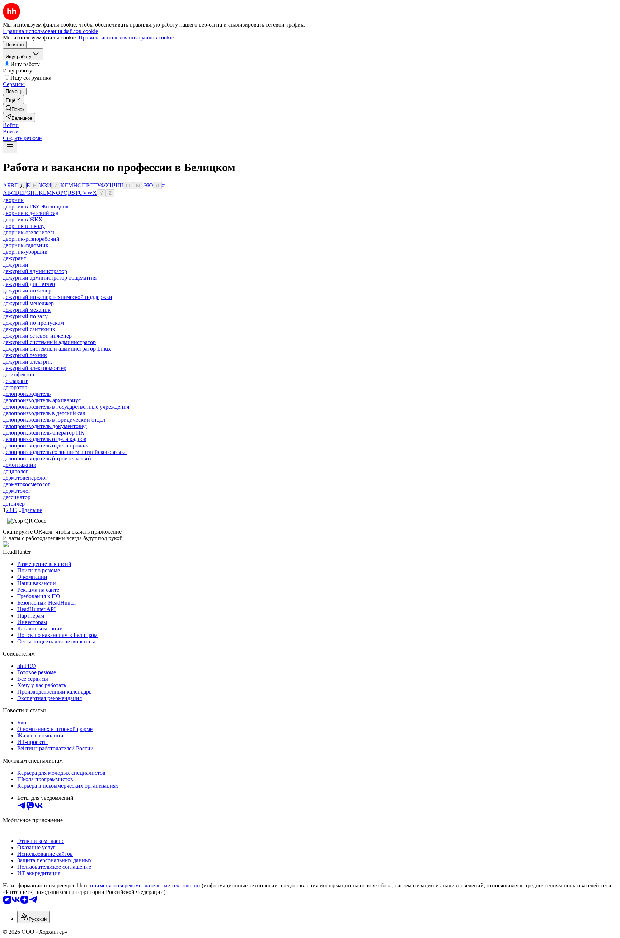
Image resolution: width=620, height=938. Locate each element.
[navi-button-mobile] (10, 147)
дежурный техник (25, 355)
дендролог (15, 471)
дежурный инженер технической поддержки (57, 297)
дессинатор (16, 497)
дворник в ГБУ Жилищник (36, 206)
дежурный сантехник (29, 329)
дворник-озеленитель (29, 232)
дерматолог (17, 491)
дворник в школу (24, 226)
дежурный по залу (25, 316)
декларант (15, 381)
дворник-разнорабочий (31, 239)
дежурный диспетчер (29, 284)
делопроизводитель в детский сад (44, 413)
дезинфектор (18, 374)
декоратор (15, 387)
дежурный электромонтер (34, 368)
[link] (15, 108)
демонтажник (19, 465)
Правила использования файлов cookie (126, 37)
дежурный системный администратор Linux (57, 349)
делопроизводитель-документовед (45, 426)
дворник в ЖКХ (23, 219)
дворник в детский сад (30, 213)
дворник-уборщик (25, 252)
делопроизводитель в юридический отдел (54, 420)
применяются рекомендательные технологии (145, 885)
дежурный (15, 265)
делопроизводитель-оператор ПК (43, 433)
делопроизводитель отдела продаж (45, 445)
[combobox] (33, 917)
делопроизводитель (27, 394)
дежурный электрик (27, 361)
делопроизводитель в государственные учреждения (66, 407)
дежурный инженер (27, 290)
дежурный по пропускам (33, 323)
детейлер (14, 504)
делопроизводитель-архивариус (42, 400)
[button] (11, 125)
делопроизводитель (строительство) (47, 458)
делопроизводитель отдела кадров (44, 439)
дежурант (14, 258)
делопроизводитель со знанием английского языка (65, 452)
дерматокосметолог (26, 484)
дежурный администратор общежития (50, 278)
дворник (13, 200)
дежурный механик (27, 310)
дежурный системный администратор (49, 342)
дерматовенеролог (25, 478)
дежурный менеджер (28, 303)
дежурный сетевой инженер (37, 336)
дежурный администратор (35, 271)
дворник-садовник (25, 245)
